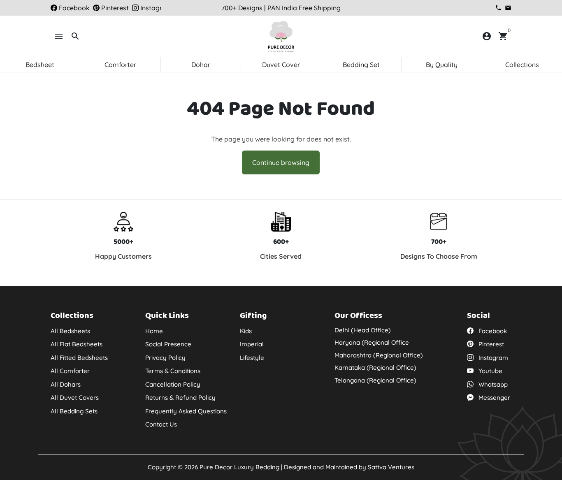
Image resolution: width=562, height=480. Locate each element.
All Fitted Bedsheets (79, 358)
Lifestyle (252, 358)
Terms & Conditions (172, 371)
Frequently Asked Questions (186, 411)
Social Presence (168, 344)
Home (154, 331)
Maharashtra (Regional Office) (378, 355)
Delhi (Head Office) (362, 330)
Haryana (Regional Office (371, 342)
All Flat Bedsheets (76, 344)
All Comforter (70, 371)
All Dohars (66, 384)
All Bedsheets (70, 331)
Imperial (252, 344)
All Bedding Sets (74, 411)
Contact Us (161, 424)
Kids (246, 331)
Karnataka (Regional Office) (375, 367)
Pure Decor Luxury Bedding (239, 467)
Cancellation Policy (172, 384)
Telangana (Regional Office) (375, 380)
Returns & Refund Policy (180, 397)
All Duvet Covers (75, 397)
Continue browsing (280, 162)
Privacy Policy (165, 358)
